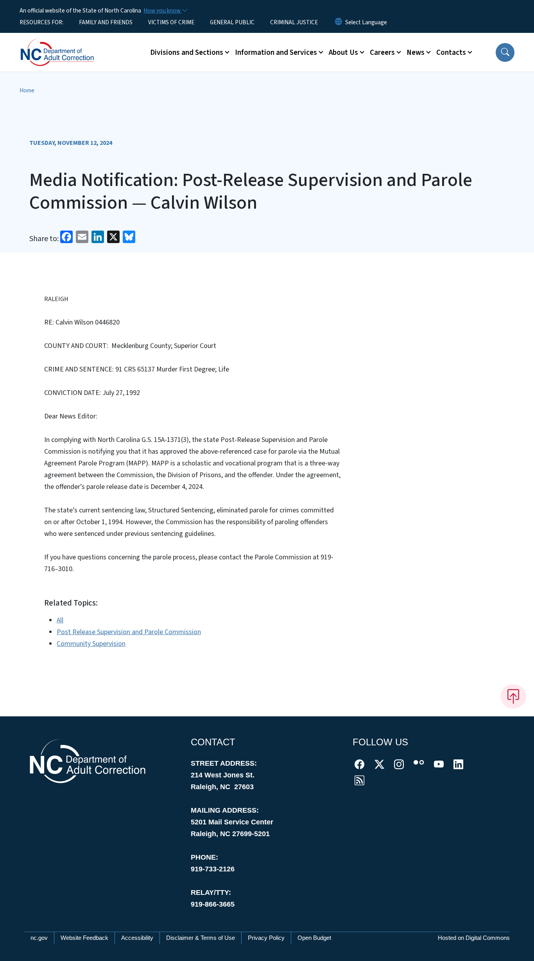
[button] (505, 52)
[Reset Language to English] (338, 22)
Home (27, 90)
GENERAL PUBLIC (232, 22)
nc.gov (39, 937)
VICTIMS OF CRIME (171, 22)
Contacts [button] (451, 52)
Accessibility (137, 937)
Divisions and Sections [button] (186, 52)
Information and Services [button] (276, 52)
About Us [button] (343, 52)
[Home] (68, 43)
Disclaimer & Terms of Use (200, 937)
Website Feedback (84, 937)
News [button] (416, 52)
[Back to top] (513, 696)
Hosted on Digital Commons (474, 937)
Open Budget (314, 937)
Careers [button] (382, 52)
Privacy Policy (266, 937)
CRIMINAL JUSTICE (294, 22)
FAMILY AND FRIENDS (106, 22)
